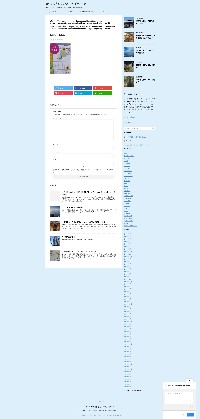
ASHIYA (126, 158)
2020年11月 (128, 366)
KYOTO (126, 188)
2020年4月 (127, 384)
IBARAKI (127, 181)
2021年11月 (128, 346)
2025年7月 (127, 261)
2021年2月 (127, 359)
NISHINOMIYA (128, 196)
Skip (184, 415)
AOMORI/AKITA (129, 156)
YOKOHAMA (128, 218)
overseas (127, 206)
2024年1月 (127, 301)
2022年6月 (127, 334)
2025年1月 (127, 276)
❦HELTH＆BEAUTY (86, 12)
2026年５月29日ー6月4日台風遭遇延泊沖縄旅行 (145, 37)
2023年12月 (128, 304)
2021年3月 (127, 356)
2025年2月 (127, 274)
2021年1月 (127, 361)
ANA (125, 153)
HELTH (126, 168)
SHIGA (126, 208)
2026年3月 (127, 246)
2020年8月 (127, 374)
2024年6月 (127, 291)
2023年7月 (127, 314)
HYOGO (126, 178)
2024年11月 (128, 279)
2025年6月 (127, 264)
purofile (94, 402)
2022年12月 (128, 321)
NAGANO (127, 191)
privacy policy (128, 122)
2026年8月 (127, 234)
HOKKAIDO (128, 173)
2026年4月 (127, 244)
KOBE (126, 186)
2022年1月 (127, 341)
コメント (57, 118)
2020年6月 (127, 379)
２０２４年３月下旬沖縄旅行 (73, 207)
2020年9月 (127, 371)
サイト (55, 160)
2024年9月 (127, 284)
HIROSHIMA (128, 171)
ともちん (59, 105)
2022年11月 (128, 324)
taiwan (126, 211)
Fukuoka (127, 166)
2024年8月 (127, 286)
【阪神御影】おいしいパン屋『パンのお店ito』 (79, 251)
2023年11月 (128, 306)
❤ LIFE (103, 12)
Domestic (127, 163)
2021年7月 (127, 351)
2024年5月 (127, 294)
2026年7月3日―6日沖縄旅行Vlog (135, 137)
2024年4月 (127, 296)
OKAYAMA (127, 198)
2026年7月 (127, 236)
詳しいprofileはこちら (131, 117)
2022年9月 (127, 326)
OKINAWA (127, 201)
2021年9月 (127, 349)
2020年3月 (127, 387)
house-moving (128, 176)
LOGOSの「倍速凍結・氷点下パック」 (137, 145)
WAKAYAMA (128, 216)
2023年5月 (127, 316)
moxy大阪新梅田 (68, 237)
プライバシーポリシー (105, 402)
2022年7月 (127, 331)
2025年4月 (127, 269)
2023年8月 (127, 311)
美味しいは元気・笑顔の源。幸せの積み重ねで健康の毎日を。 (100, 410)
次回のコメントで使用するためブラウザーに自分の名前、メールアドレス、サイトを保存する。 (83, 171)
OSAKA (126, 203)
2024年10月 (128, 281)
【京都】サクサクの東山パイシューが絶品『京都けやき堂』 (84, 222)
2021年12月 (128, 344)
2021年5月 (127, 354)
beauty (126, 161)
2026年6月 (127, 239)
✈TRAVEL (70, 12)
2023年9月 (127, 309)
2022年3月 (127, 339)
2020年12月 (128, 364)
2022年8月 (127, 329)
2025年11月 (128, 254)
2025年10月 (128, 256)
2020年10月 (128, 369)
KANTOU (127, 183)
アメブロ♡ (129, 140)
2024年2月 (127, 299)
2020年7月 (127, 376)
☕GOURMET (53, 12)
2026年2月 (127, 249)
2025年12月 (128, 251)
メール (56, 152)
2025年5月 (127, 266)
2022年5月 (127, 336)
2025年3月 (127, 271)
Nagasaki (127, 193)
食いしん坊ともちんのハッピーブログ (66, 3)
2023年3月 (127, 319)
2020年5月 (127, 382)
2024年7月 (127, 289)
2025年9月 (127, 259)
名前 (55, 145)
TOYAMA (127, 213)
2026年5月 (127, 241)
